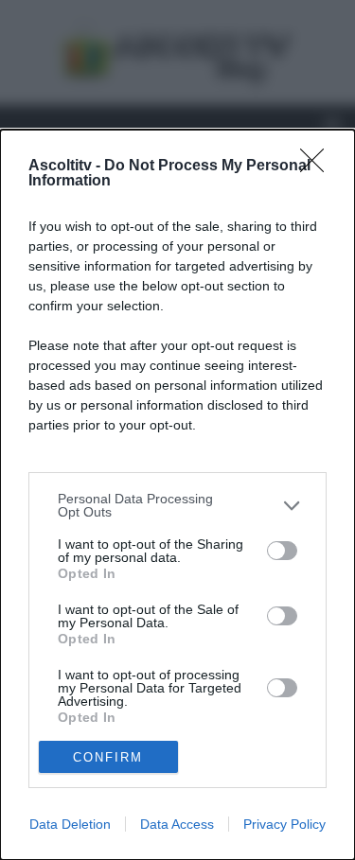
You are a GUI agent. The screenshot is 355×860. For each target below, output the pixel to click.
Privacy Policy (284, 824)
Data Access (177, 824)
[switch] (282, 550)
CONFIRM (108, 757)
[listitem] (177, 505)
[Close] (318, 166)
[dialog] (177, 495)
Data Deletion (70, 824)
